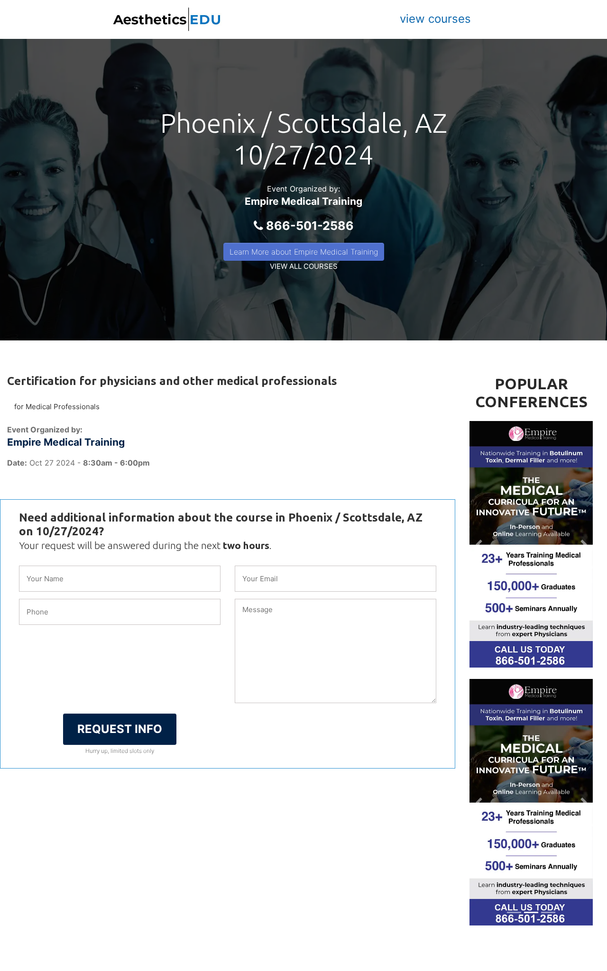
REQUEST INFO (119, 729)
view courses (435, 19)
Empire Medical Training (303, 201)
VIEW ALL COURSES (304, 266)
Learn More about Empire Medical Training (304, 251)
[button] (478, 544)
